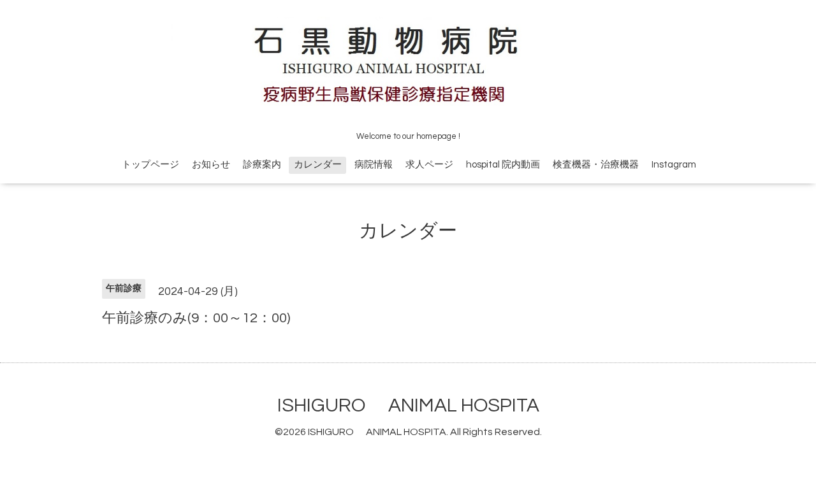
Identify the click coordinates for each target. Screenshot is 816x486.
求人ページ (429, 164)
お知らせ (211, 164)
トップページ (150, 164)
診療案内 (262, 164)
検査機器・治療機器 (596, 164)
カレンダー (318, 164)
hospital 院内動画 (503, 164)
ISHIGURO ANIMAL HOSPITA (408, 405)
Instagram (674, 164)
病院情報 (373, 164)
